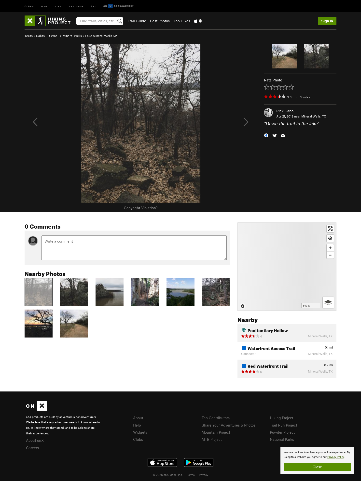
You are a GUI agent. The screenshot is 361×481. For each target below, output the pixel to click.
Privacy (203, 474)
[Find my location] (330, 238)
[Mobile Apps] (198, 21)
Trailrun (76, 6)
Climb (29, 6)
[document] (317, 460)
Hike (58, 6)
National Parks (282, 439)
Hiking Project (281, 418)
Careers (32, 447)
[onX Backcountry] (118, 6)
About (138, 418)
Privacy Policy (335, 457)
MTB (44, 6)
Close (317, 467)
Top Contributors (216, 418)
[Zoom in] (330, 247)
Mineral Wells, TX (313, 116)
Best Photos (160, 21)
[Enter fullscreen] (330, 228)
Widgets (140, 432)
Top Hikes (182, 21)
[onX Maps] (36, 409)
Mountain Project (216, 432)
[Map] (287, 267)
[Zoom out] (330, 255)
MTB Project (212, 439)
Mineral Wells (72, 36)
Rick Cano (284, 111)
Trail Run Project (283, 425)
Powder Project (282, 432)
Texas (29, 36)
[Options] (328, 302)
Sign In (327, 21)
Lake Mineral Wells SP (101, 36)
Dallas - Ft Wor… (47, 36)
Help (137, 425)
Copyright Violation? (140, 208)
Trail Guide (137, 21)
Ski (93, 6)
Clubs (138, 439)
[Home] (50, 20)
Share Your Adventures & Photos (228, 425)
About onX (35, 440)
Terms (191, 474)
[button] (266, 135)
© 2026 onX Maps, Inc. (168, 474)
